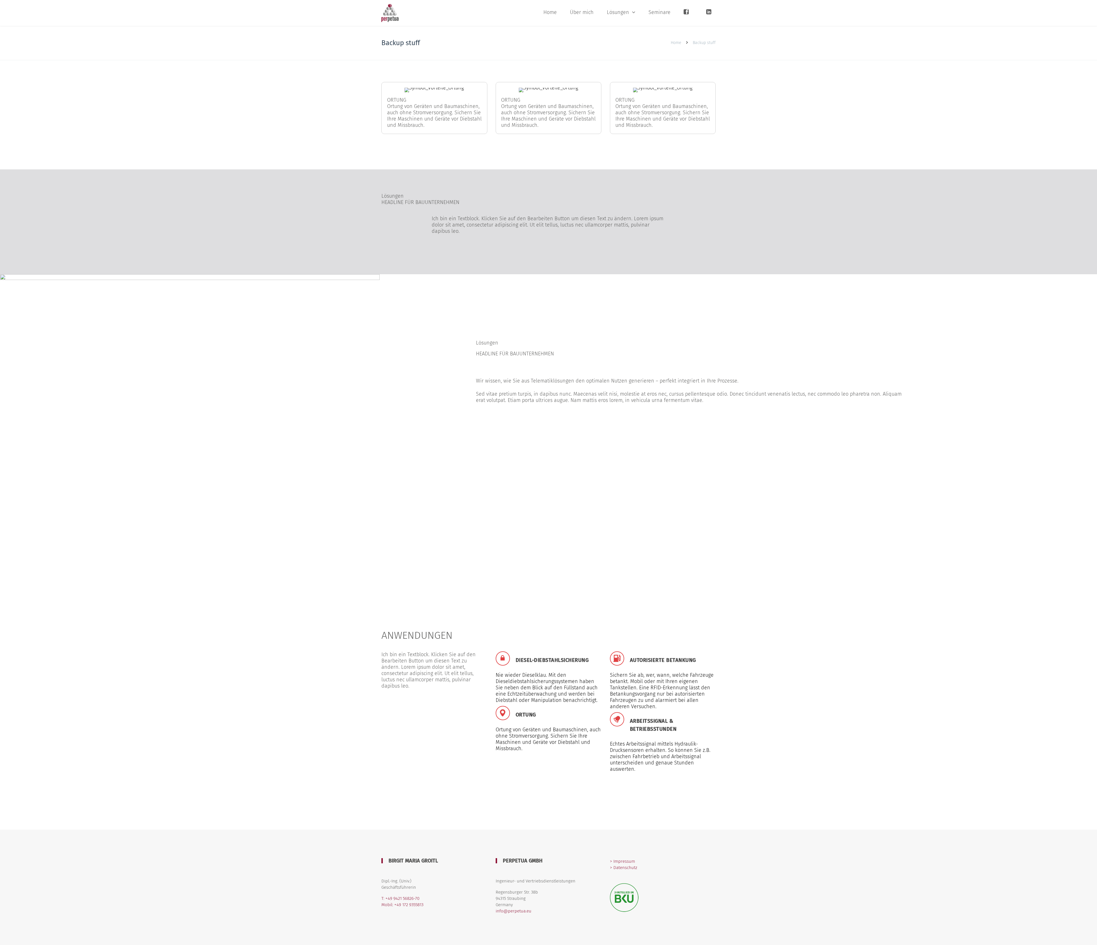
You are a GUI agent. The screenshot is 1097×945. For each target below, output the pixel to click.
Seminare (659, 12)
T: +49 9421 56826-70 (400, 898)
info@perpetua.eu (513, 911)
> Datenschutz (623, 867)
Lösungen (618, 12)
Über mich (582, 12)
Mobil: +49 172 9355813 (402, 904)
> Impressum (622, 861)
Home (550, 12)
